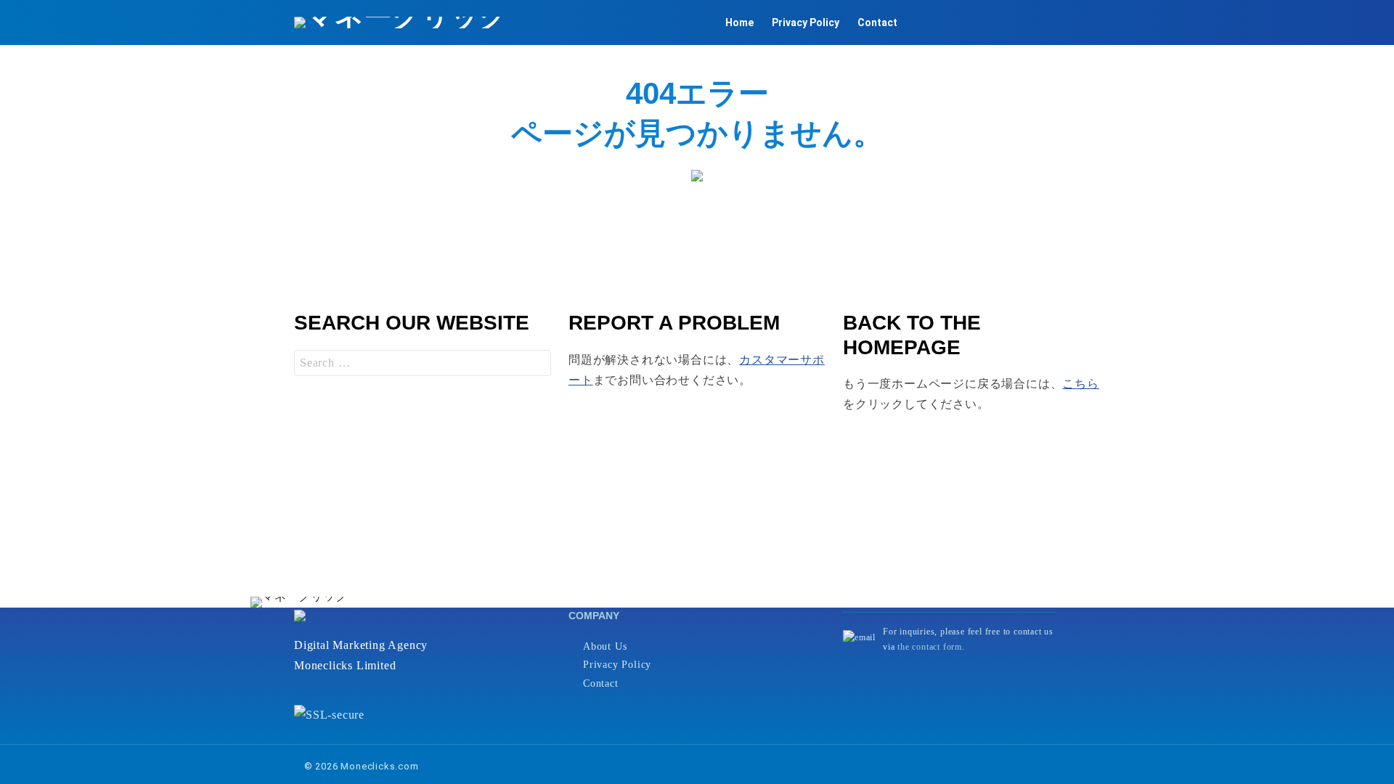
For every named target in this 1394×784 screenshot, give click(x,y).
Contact (877, 22)
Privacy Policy (805, 22)
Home (739, 22)
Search (536, 363)
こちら (1080, 383)
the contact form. (931, 647)
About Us (605, 646)
